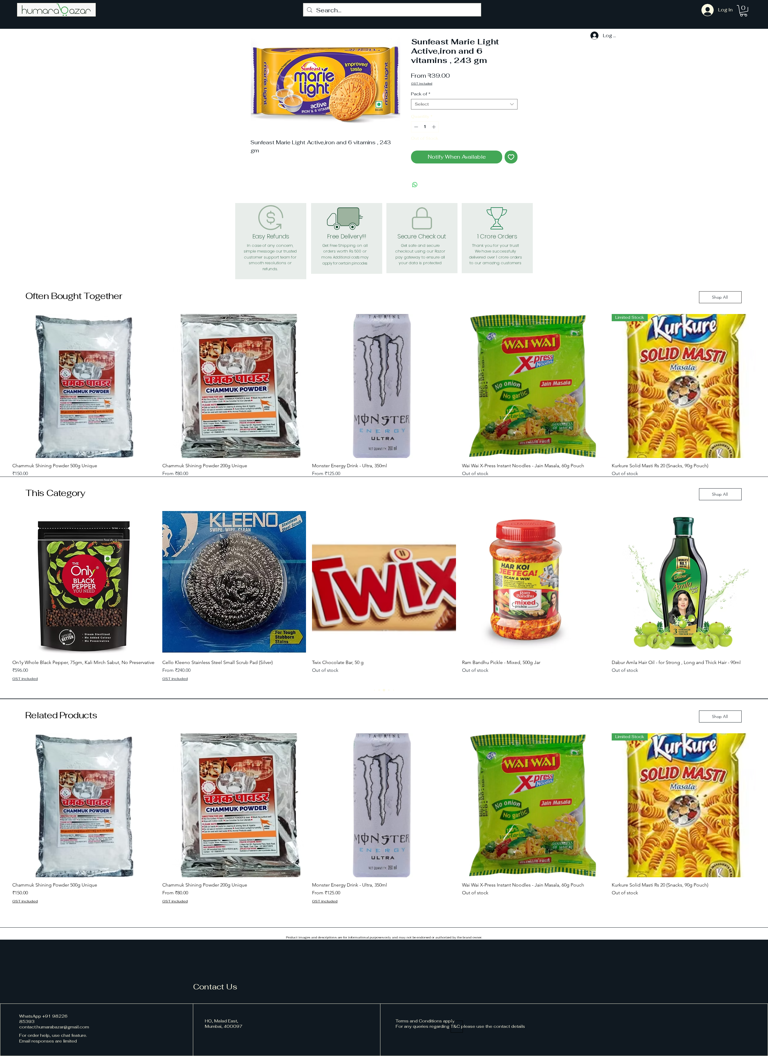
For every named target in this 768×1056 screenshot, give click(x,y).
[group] (384, 399)
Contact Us (215, 987)
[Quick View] (84, 386)
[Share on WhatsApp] (414, 184)
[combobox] (464, 104)
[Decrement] (415, 127)
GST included (421, 83)
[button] (743, 10)
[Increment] (434, 127)
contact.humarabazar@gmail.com (54, 1027)
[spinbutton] (425, 127)
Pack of (420, 94)
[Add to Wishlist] (511, 157)
